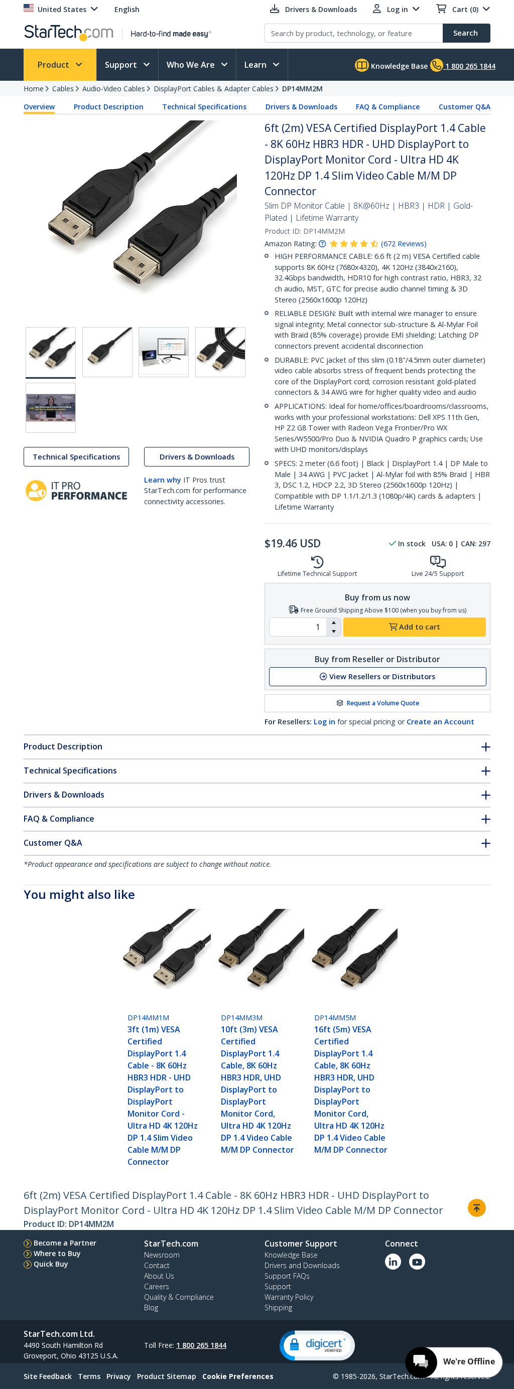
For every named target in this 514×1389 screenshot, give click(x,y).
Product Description (109, 106)
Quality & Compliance (179, 1297)
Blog (151, 1307)
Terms (89, 1376)
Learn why (162, 480)
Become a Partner (65, 1243)
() (404, 243)
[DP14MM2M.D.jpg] (164, 352)
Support (122, 64)
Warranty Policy (289, 1297)
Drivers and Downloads (302, 1265)
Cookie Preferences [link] (238, 1376)
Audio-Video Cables (113, 88)
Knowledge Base (398, 66)
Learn (256, 64)
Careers (156, 1286)
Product (54, 64)
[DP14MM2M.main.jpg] (51, 353)
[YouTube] (417, 1262)
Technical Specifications (204, 106)
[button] (333, 622)
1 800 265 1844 (201, 1345)
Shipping (278, 1307)
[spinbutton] (298, 627)
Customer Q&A (464, 106)
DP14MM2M (302, 88)
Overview (39, 106)
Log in (324, 721)
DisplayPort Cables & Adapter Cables (214, 88)
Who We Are (192, 64)
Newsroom (162, 1255)
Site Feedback (48, 1376)
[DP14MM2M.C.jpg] (220, 352)
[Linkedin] (393, 1262)
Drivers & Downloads (301, 106)
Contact (157, 1265)
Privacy (118, 1376)
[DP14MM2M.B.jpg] (107, 352)
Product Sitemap (166, 1376)
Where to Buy (57, 1253)
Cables (63, 88)
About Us (159, 1276)
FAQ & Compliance (388, 106)
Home (34, 88)
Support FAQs (287, 1276)
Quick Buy (51, 1264)
